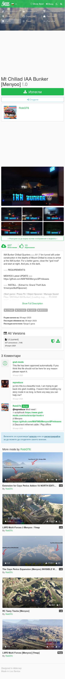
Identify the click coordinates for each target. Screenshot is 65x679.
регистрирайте (52, 436)
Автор (25, 406)
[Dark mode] (56, 4)
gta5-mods (18, 361)
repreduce (18, 382)
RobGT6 (24, 108)
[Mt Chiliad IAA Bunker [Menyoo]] (32, 186)
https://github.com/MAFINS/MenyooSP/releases (37, 421)
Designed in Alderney (11, 668)
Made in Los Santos (10, 671)
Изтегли (34, 91)
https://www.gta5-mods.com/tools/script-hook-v (28, 414)
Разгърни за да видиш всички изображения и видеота (32, 238)
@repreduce (19, 409)
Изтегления (12, 247)
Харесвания (30, 247)
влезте (33, 436)
